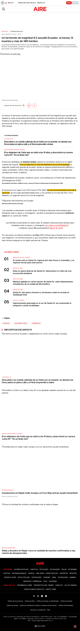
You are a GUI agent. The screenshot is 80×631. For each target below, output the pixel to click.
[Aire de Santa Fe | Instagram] (42, 596)
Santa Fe (34, 569)
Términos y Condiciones (38, 610)
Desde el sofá (10, 577)
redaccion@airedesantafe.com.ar (42, 620)
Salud (64, 569)
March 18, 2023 (56, 228)
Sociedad (53, 581)
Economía (72, 569)
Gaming (72, 577)
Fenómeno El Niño (24, 585)
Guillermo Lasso (20, 323)
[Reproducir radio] (2, 2)
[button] (13, 9)
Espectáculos (52, 573)
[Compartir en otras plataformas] (34, 105)
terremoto (36, 323)
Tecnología (36, 577)
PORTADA (5, 31)
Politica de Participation (66, 605)
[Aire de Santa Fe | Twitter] (38, 596)
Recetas (73, 573)
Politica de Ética (30, 601)
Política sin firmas (12, 605)
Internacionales (16, 31)
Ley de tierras (70, 585)
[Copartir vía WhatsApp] (29, 105)
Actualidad (55, 569)
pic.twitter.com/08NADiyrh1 (56, 225)
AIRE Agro (40, 573)
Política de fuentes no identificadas (48, 601)
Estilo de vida (24, 577)
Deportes (64, 573)
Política (6, 573)
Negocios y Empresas (32, 581)
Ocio (45, 581)
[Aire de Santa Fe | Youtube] (46, 596)
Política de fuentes (66, 601)
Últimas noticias (21, 569)
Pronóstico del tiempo (44, 585)
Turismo (46, 577)
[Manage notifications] (75, 626)
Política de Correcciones (15, 601)
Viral (54, 577)
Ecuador (6, 323)
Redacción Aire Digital (10, 100)
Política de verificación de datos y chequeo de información (38, 605)
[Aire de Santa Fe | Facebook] (34, 596)
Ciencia (31, 573)
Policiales (43, 569)
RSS (48, 610)
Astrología (63, 577)
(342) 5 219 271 (39, 618)
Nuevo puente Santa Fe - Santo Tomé (40, 589)
